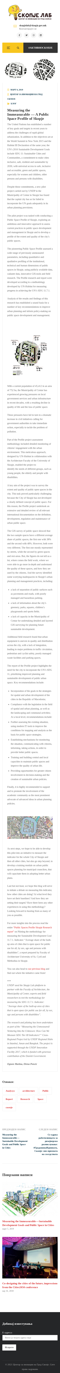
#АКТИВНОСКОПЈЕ (40, 47)
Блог (13, 103)
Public (45, 1090)
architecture (28, 1090)
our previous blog (37, 969)
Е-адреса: (7, 1332)
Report (9, 1099)
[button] (30, 70)
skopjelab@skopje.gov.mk (32, 25)
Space (40, 1099)
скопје (9, 1107)
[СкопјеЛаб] (30, 12)
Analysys (10, 1090)
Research (25, 1099)
